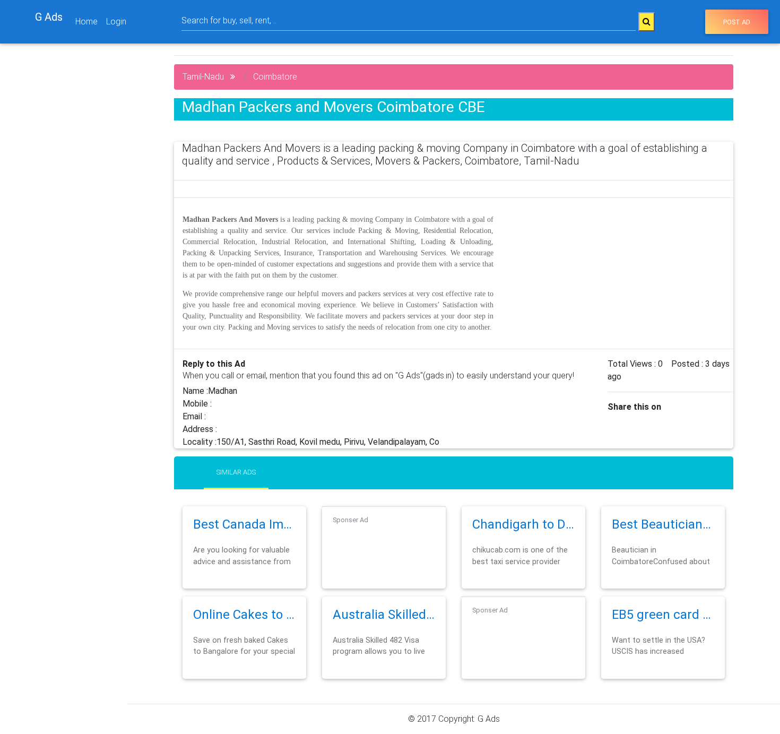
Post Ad (736, 22)
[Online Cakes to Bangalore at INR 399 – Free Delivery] (244, 628)
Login (116, 21)
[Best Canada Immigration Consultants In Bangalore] (244, 538)
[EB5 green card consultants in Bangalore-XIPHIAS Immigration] (663, 628)
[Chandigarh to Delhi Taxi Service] (523, 538)
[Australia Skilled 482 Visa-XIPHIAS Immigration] (384, 628)
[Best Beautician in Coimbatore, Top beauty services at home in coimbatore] (663, 538)
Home (86, 21)
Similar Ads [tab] (236, 472)
